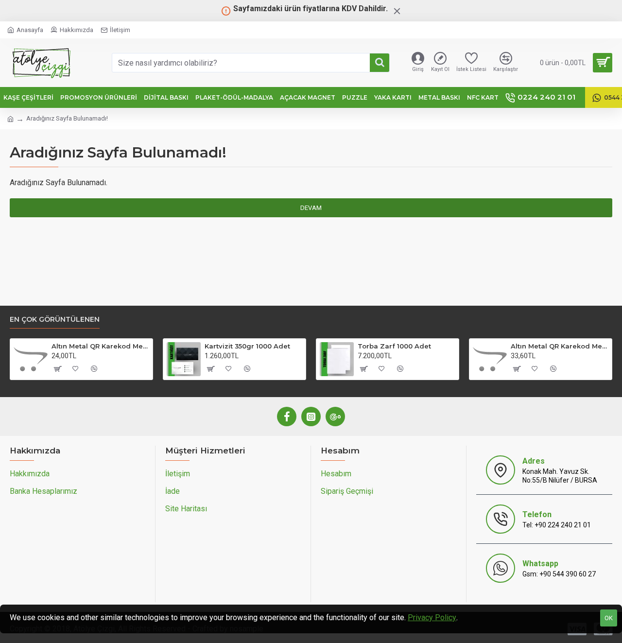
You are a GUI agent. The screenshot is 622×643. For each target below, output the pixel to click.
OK (609, 618)
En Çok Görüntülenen (55, 319)
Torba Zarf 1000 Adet (394, 346)
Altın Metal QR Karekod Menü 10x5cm (559, 346)
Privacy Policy (432, 617)
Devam (311, 207)
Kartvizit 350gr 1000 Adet (247, 346)
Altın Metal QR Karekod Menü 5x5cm (100, 346)
